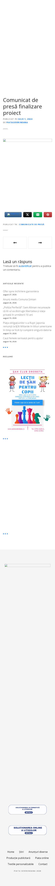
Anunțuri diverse (38, 851)
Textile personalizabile (21, 864)
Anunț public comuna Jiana (40, 243)
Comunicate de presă (31, 224)
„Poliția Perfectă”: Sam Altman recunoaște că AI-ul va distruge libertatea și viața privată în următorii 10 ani (26, 311)
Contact (42, 864)
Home (10, 851)
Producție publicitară (18, 858)
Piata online (42, 858)
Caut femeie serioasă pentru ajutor (23, 338)
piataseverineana (17, 122)
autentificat (25, 266)
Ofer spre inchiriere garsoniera (21, 291)
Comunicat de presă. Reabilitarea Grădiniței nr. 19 (15, 243)
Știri (21, 851)
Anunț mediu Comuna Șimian (19, 299)
